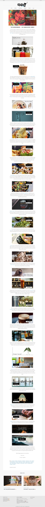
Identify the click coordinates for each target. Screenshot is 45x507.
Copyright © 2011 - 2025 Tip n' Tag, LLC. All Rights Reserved (22, 506)
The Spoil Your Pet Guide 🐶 (6, 500)
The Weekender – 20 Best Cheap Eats (23, 501)
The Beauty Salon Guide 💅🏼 (30, 489)
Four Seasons (33, 388)
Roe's (10, 463)
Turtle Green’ (20, 62)
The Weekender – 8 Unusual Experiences (22, 503)
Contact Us (31, 498)
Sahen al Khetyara (25, 193)
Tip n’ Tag (11, 33)
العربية (33, 8)
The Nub (15, 325)
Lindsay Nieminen (19, 502)
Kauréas (12, 421)
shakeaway (18, 463)
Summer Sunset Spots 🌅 (6, 499)
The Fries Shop (12, 264)
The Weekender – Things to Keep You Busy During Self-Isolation (22, 500)
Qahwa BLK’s (33, 76)
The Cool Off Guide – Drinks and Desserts (22, 498)
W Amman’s (12, 369)
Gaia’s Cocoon (12, 404)
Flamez (33, 158)
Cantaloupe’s (12, 309)
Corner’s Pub (32, 290)
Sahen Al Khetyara (14, 463)
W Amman (11, 464)
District (26, 342)
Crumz (11, 245)
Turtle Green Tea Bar (30, 463)
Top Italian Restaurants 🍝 (10, 489)
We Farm (11, 96)
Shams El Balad (12, 175)
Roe (10, 139)
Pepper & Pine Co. (12, 211)
